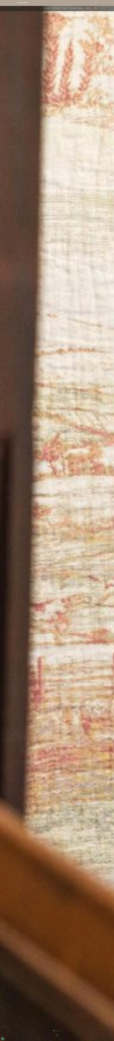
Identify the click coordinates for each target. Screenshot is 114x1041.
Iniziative (65, 8)
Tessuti (57, 519)
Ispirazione (73, 8)
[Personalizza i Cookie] (2, 1038)
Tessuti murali (56, 8)
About (95, 8)
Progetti (81, 8)
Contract (89, 8)
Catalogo (47, 8)
